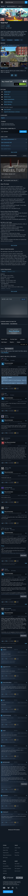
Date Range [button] (4, 342)
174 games (6, 360)
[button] (3, 6)
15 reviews (12, 360)
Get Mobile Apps (8, 891)
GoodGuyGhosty (8, 487)
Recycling (17, 855)
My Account (17, 871)
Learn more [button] (23, 131)
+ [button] (21, 40)
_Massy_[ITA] (7, 467)
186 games (6, 417)
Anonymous (7, 438)
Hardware (17, 852)
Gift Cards (5, 857)
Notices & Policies (7, 868)
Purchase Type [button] (13, 339)
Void (5, 359)
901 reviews (13, 609)
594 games (6, 489)
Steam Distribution (7, 855)
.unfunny (6, 507)
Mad (5, 393)
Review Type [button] (4, 339)
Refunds (5, 873)
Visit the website (5, 145)
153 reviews (13, 570)
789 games (6, 529)
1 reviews (6, 508)
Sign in (2, 70)
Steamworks (6, 852)
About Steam (6, 847)
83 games (6, 395)
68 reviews (13, 529)
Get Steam (17, 863)
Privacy (4, 863)
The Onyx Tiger (8, 528)
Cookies (4, 871)
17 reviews (12, 395)
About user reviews (5, 323)
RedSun (6, 415)
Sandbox (17, 40)
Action (3, 40)
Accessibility (6, 866)
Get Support (17, 868)
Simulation (9, 40)
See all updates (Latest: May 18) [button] (10, 180)
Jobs (16, 850)
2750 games (6, 609)
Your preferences (13, 323)
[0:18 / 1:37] (14, 54)
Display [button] (18, 342)
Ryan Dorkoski (7, 608)
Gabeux (6, 569)
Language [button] (22, 339)
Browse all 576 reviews (14, 829)
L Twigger (8, 25)
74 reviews (6, 469)
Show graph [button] (22, 344)
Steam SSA (5, 850)
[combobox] (15, 2)
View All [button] (24, 155)
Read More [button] (23, 555)
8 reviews (12, 417)
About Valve (17, 847)
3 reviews (6, 439)
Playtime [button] (12, 342)
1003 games (6, 570)
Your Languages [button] (8, 348)
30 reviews (13, 489)
